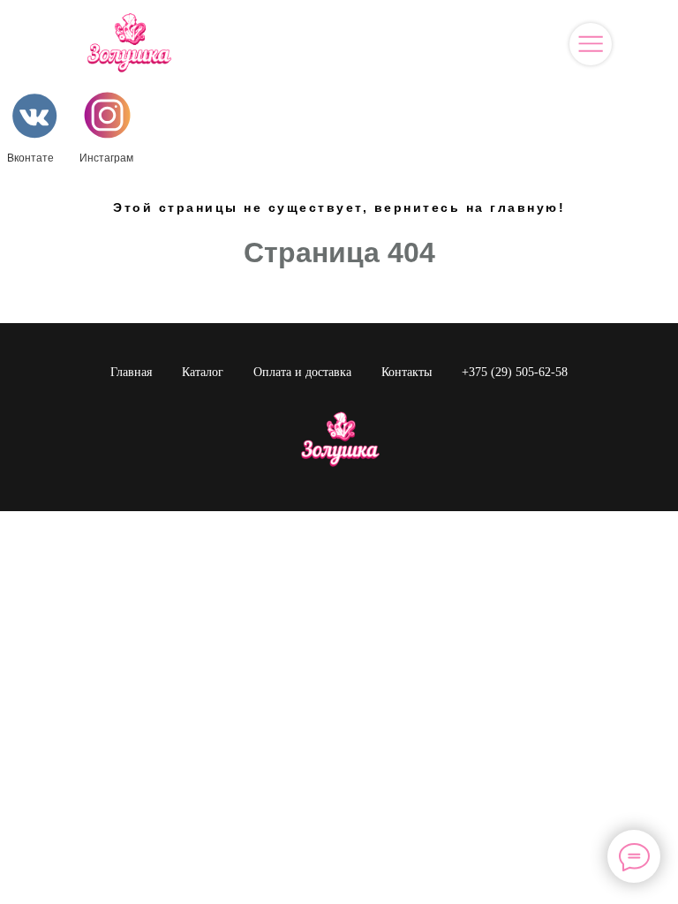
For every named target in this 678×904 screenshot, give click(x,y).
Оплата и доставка (302, 372)
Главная (131, 372)
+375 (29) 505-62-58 (515, 372)
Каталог (202, 372)
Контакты (406, 372)
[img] (590, 44)
